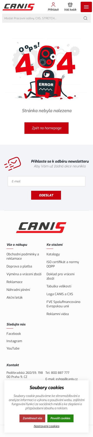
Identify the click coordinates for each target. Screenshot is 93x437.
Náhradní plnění (18, 290)
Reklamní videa (57, 314)
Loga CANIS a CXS (59, 294)
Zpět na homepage (46, 128)
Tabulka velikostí (58, 286)
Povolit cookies (60, 418)
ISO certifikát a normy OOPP (62, 264)
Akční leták (14, 297)
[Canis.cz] (19, 7)
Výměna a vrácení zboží (23, 274)
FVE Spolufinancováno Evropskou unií (63, 304)
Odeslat (46, 195)
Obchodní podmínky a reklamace (22, 256)
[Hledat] (85, 18)
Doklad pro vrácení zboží (60, 276)
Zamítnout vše (32, 418)
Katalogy (53, 254)
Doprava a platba (19, 266)
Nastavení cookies (46, 426)
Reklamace (14, 282)
